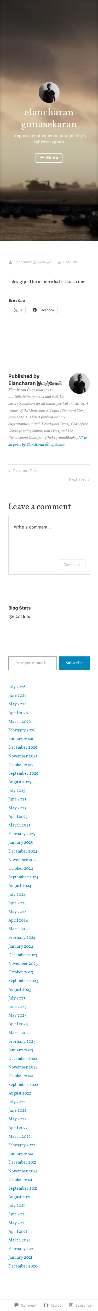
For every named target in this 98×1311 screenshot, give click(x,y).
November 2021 (22, 1171)
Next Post (77, 480)
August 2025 (19, 782)
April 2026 (18, 713)
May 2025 (17, 808)
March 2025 (19, 825)
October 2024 (20, 869)
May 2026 (17, 704)
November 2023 (23, 964)
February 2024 (22, 938)
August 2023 (19, 990)
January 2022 (20, 1154)
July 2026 (17, 687)
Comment (72, 564)
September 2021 (23, 1188)
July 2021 (16, 1206)
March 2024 (19, 929)
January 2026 (20, 739)
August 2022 (19, 1093)
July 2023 (16, 998)
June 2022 (17, 1111)
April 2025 (18, 817)
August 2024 (19, 886)
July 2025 (16, 791)
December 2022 (22, 1059)
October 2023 (20, 972)
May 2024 (17, 912)
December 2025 (22, 747)
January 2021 (20, 1257)
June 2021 (17, 1214)
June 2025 (17, 799)
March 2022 (19, 1137)
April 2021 (17, 1232)
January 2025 (20, 843)
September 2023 (23, 981)
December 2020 (23, 1266)
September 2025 (23, 773)
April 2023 (18, 1024)
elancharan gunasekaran (49, 119)
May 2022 (17, 1119)
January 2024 (20, 946)
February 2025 (21, 834)
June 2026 (17, 696)
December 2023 (22, 955)
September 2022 (23, 1085)
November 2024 (23, 860)
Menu (51, 158)
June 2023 (17, 1007)
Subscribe (75, 663)
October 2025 (20, 765)
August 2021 (19, 1197)
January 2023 (20, 1050)
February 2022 (21, 1145)
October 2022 (20, 1076)
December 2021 (22, 1162)
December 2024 (22, 851)
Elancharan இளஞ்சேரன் (33, 262)
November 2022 (23, 1067)
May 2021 (17, 1223)
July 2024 (17, 895)
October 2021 (20, 1180)
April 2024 (18, 920)
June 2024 (17, 903)
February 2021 (21, 1249)
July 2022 (16, 1102)
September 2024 (23, 877)
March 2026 (19, 722)
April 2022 (18, 1128)
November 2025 (23, 756)
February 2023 (21, 1042)
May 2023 (17, 1015)
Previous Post (22, 471)
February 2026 (22, 730)
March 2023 (19, 1033)
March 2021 (19, 1240)
